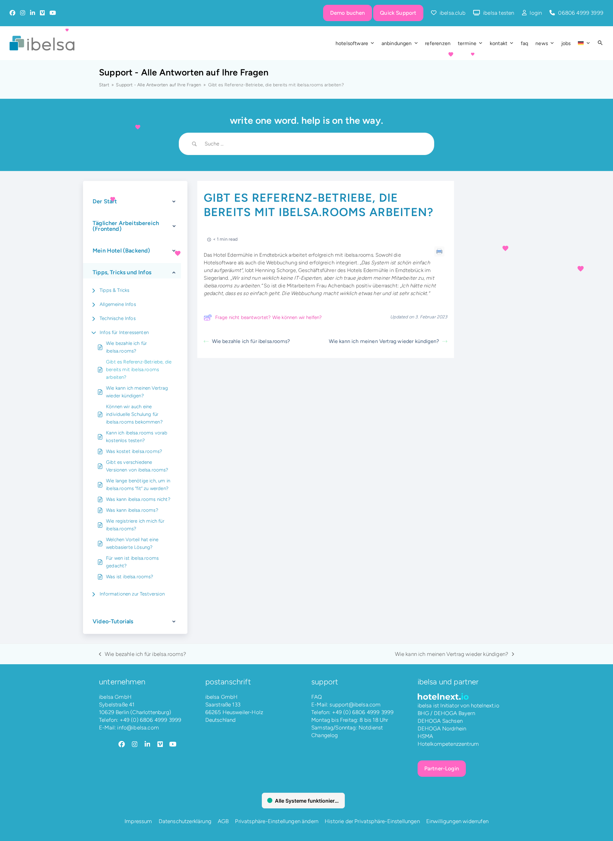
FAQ (316, 697)
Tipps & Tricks (114, 290)
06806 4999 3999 (580, 13)
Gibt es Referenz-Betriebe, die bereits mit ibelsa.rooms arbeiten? (138, 369)
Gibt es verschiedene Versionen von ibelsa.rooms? (137, 466)
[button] (600, 43)
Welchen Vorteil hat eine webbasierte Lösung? (132, 543)
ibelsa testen (498, 13)
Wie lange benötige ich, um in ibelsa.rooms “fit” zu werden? (138, 484)
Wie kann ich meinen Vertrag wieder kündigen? (137, 392)
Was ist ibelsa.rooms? (130, 577)
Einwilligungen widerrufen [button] (457, 821)
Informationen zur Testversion (132, 594)
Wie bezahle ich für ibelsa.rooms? (126, 347)
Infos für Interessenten (124, 332)
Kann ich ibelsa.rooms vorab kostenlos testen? (137, 436)
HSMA (425, 736)
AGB (223, 821)
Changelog (324, 735)
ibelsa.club (452, 13)
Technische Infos (118, 318)
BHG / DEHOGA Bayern (446, 713)
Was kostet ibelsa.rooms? (134, 451)
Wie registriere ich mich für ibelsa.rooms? (135, 525)
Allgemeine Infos (118, 304)
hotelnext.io (485, 705)
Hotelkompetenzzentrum (448, 744)
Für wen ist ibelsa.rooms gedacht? (132, 562)
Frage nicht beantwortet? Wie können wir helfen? (268, 317)
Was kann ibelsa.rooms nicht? (138, 499)
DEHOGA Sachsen (440, 721)
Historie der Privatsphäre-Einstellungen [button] (372, 821)
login (536, 13)
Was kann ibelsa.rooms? (132, 510)
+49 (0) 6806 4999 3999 (151, 720)
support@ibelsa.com (355, 704)
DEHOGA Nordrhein (442, 728)
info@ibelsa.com (138, 727)
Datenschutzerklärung (185, 821)
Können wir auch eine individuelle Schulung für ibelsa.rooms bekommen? (134, 414)
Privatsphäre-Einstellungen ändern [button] (276, 821)
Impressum (138, 821)
